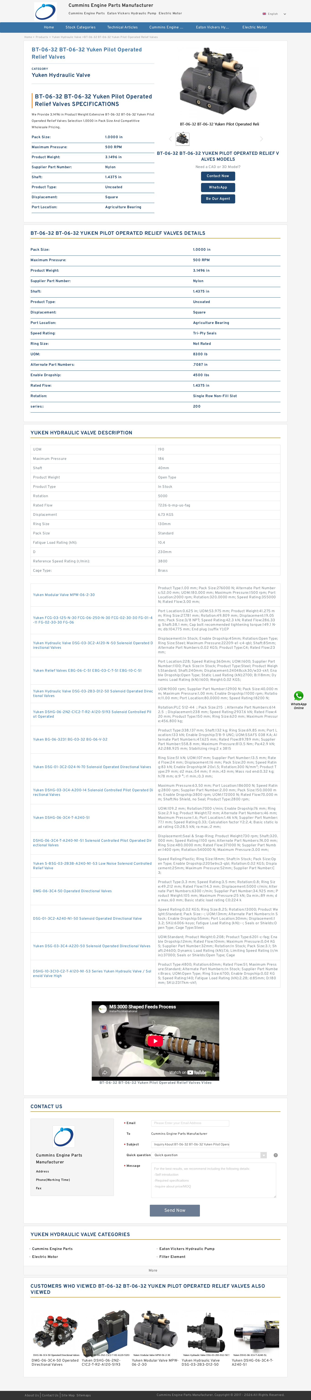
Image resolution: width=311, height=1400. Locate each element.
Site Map (68, 1395)
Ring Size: (40, 344)
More (153, 1270)
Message (132, 1166)
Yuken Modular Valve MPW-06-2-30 (64, 595)
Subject (131, 1145)
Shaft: (37, 177)
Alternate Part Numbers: (53, 365)
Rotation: (39, 396)
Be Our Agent (218, 199)
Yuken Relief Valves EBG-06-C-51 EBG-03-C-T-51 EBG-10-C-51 (87, 671)
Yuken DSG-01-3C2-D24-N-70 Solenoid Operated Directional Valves (92, 767)
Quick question (139, 1155)
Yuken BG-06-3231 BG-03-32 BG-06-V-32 (70, 739)
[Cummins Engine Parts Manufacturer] (45, 10)
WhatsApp (218, 187)
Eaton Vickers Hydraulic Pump (216, 27)
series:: (37, 406)
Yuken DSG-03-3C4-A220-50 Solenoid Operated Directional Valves (92, 946)
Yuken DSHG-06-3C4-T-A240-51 (61, 818)
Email (130, 1123)
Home (49, 27)
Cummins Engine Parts (169, 27)
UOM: (35, 354)
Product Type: (44, 187)
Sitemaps (83, 1395)
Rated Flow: (41, 385)
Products (42, 37)
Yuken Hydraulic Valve (66, 37)
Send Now (175, 1211)
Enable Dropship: (46, 375)
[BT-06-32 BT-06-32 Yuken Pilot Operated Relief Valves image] (218, 87)
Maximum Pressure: (49, 147)
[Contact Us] (299, 700)
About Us (32, 1395)
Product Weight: (46, 157)
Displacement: (45, 197)
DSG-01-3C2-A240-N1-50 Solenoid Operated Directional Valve (87, 919)
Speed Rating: (43, 333)
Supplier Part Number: (52, 167)
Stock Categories (81, 27)
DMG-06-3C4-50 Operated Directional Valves (72, 891)
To (128, 1134)
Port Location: (44, 207)
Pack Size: (41, 137)
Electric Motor (254, 27)
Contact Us (50, 1395)
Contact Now (218, 176)
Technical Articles (122, 27)
